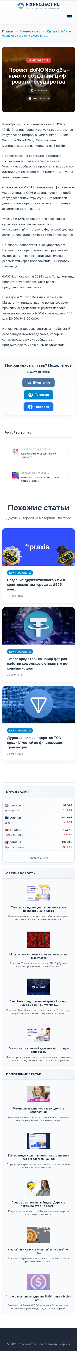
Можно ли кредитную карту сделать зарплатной (38, 1110)
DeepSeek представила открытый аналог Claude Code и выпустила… (39, 1003)
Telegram (42, 394)
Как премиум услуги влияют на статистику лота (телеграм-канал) (38, 1157)
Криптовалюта (30, 31)
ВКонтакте (41, 382)
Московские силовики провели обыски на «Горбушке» (38, 956)
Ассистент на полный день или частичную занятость (39, 1050)
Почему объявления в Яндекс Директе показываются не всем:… (38, 1204)
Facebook (41, 407)
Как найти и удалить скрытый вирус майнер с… (39, 1251)
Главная (7, 31)
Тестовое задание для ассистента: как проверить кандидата (38, 909)
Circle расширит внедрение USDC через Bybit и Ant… (38, 1298)
